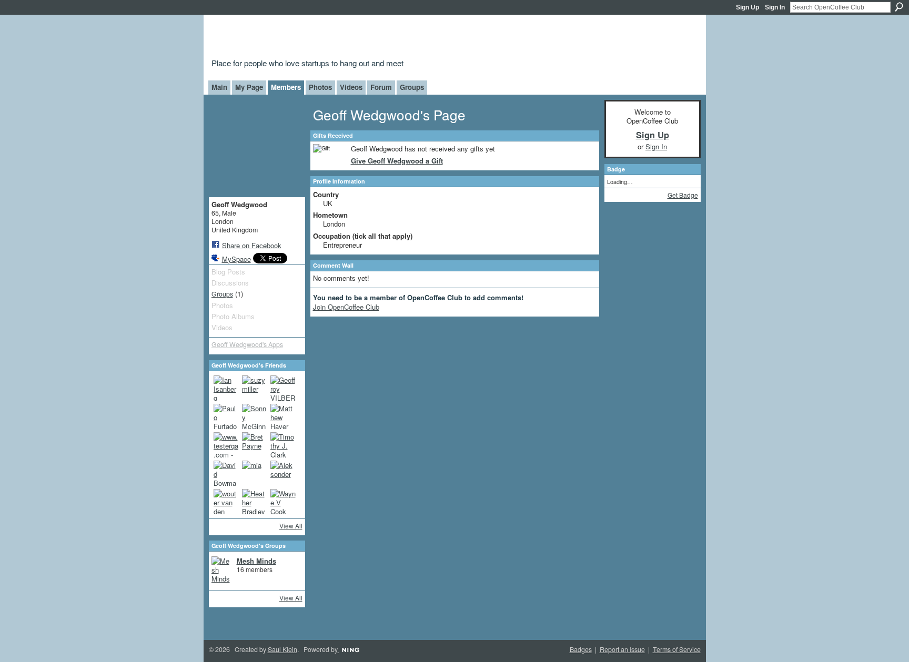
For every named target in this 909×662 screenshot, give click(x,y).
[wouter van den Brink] (226, 501)
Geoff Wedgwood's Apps (247, 344)
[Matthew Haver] (283, 416)
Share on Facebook (251, 245)
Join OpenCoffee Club (346, 307)
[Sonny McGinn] (254, 416)
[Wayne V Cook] (283, 501)
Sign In (775, 7)
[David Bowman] (226, 473)
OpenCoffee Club (381, 38)
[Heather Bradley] (254, 501)
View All (290, 525)
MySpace (236, 259)
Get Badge (683, 194)
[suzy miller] (254, 388)
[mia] (254, 473)
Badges (581, 649)
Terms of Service (677, 649)
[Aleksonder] (283, 473)
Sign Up (747, 7)
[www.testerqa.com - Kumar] (226, 444)
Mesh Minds (256, 561)
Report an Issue (622, 649)
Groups (222, 294)
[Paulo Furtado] (226, 416)
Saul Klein (282, 649)
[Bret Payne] (254, 444)
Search (899, 7)
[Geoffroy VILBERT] (283, 388)
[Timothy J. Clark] (283, 444)
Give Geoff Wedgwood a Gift (397, 161)
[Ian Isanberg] (226, 388)
